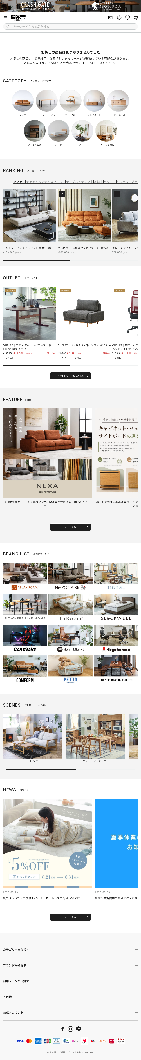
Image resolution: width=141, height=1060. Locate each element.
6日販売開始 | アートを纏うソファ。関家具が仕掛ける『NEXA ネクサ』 (46, 504)
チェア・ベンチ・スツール (44, 182)
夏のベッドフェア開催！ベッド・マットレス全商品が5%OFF (41, 898)
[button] (70, 26)
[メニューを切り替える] (5, 17)
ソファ (17, 182)
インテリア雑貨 (127, 182)
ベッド (108, 182)
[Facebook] (62, 1029)
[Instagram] (70, 1029)
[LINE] (78, 1029)
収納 (97, 182)
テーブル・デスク (78, 182)
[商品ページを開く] (29, 215)
